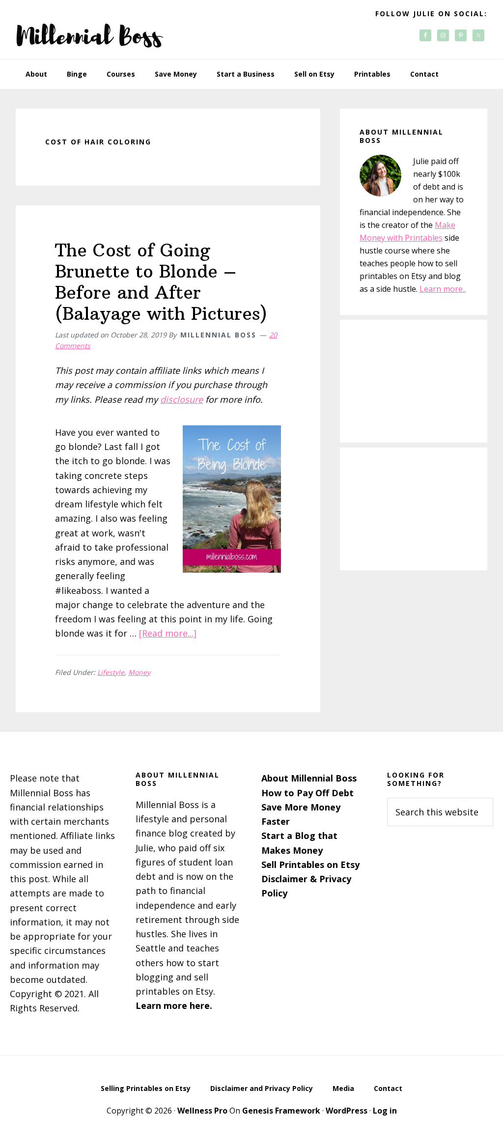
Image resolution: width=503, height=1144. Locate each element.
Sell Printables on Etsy (310, 864)
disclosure (181, 399)
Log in (385, 1110)
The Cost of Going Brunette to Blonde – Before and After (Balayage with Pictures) (161, 282)
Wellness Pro (202, 1110)
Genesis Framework (281, 1110)
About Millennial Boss (309, 778)
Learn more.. (442, 288)
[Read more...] (167, 633)
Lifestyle (110, 672)
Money (139, 672)
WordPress (346, 1110)
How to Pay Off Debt (307, 793)
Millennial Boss (89, 29)
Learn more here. (174, 1005)
